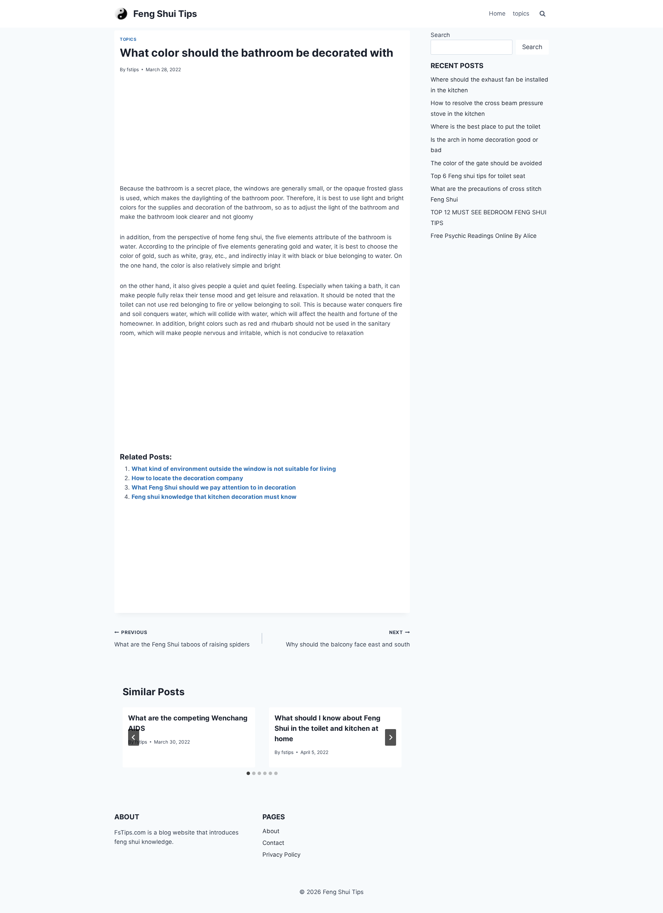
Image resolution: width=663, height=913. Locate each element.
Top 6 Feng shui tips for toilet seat (478, 176)
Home (497, 13)
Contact (273, 842)
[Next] (390, 737)
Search (440, 34)
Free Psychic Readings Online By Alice (484, 235)
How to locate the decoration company (187, 478)
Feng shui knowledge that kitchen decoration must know (214, 496)
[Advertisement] (262, 132)
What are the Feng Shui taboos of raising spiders (182, 639)
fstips (133, 69)
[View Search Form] (542, 14)
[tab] (248, 773)
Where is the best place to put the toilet (485, 126)
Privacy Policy (281, 854)
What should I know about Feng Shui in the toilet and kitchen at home (328, 728)
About (270, 831)
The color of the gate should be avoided (486, 163)
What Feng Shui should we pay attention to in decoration (214, 487)
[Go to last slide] (133, 737)
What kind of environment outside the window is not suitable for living (234, 468)
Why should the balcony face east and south (348, 639)
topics (521, 13)
